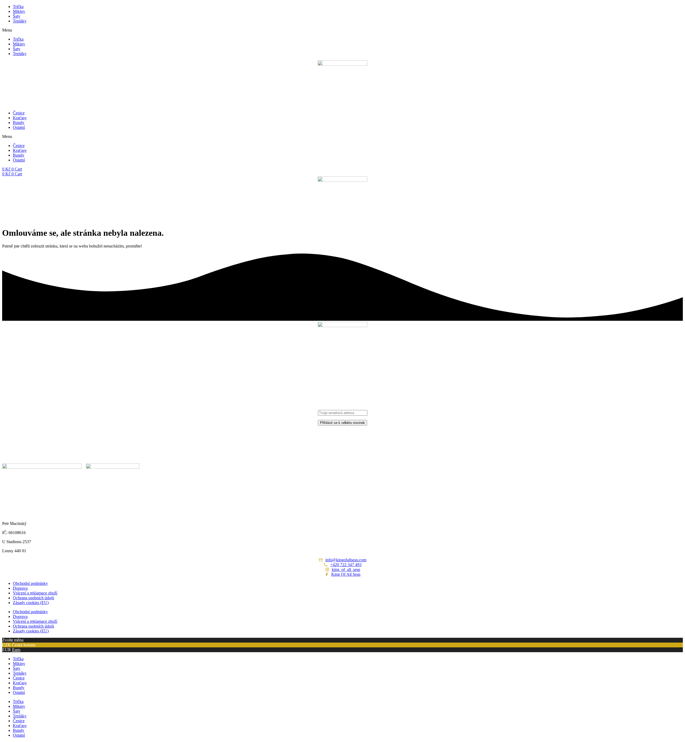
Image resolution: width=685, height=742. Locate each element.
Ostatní (19, 127)
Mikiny (19, 11)
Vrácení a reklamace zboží (35, 593)
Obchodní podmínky (30, 583)
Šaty (16, 16)
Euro (16, 649)
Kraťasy (20, 117)
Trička (18, 6)
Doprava (20, 588)
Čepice (19, 113)
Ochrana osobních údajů (33, 598)
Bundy (18, 122)
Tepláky (19, 21)
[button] (342, 30)
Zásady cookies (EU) (31, 602)
